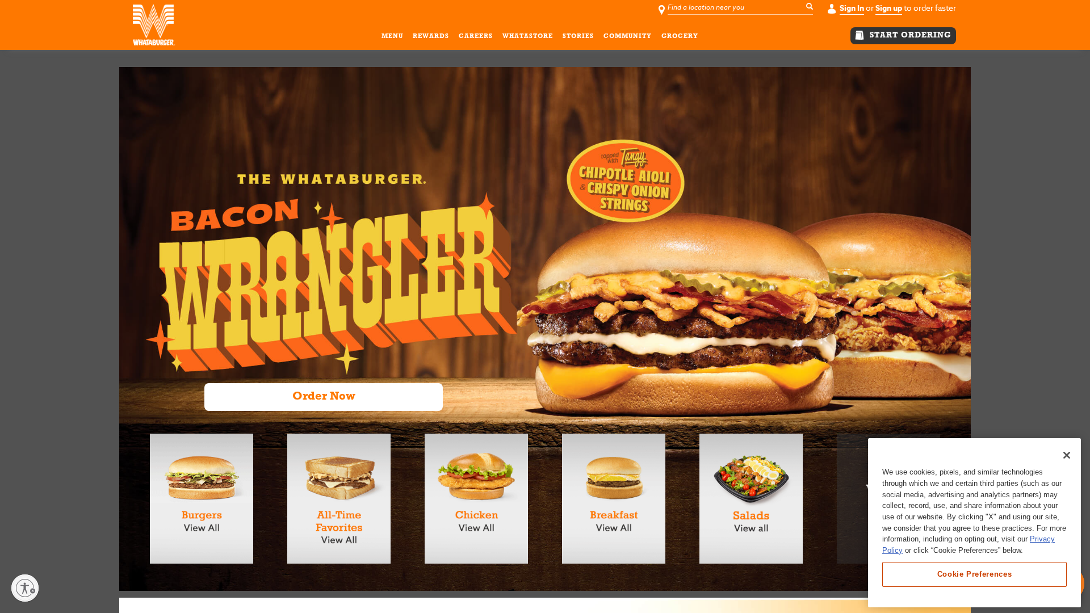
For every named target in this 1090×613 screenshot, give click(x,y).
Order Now (323, 396)
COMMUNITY (627, 36)
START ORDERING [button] (909, 35)
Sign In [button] (852, 8)
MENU (392, 36)
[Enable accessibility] (25, 588)
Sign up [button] (888, 8)
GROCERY (679, 36)
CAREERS (476, 36)
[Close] (1066, 455)
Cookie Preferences (974, 574)
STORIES (578, 36)
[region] (974, 522)
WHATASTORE (527, 36)
